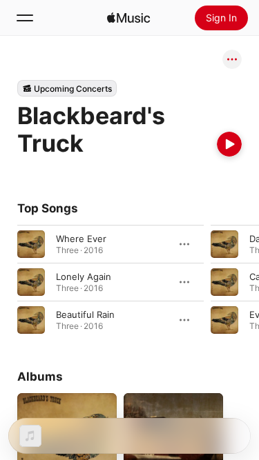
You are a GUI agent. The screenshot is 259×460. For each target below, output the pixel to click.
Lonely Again (83, 276)
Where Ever (81, 238)
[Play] (229, 144)
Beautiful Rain (85, 314)
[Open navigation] (25, 18)
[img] (128, 18)
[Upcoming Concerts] (67, 88)
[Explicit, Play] (224, 244)
